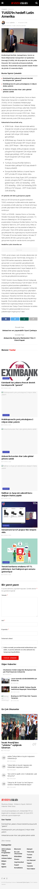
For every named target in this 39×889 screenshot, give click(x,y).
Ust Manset (31, 860)
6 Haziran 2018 (22, 22)
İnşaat (16, 865)
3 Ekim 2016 (15, 683)
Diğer (4, 864)
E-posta (5, 629)
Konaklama (18, 868)
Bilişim (4, 861)
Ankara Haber (7, 858)
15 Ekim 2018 (15, 700)
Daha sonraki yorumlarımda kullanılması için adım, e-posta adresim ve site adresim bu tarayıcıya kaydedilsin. (20, 650)
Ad (3, 620)
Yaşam (29, 863)
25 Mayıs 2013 (15, 692)
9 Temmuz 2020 (6, 388)
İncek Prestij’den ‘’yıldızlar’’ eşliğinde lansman (12, 745)
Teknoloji (30, 852)
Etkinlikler (18, 856)
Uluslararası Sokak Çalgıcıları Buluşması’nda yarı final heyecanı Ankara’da (19, 671)
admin (12, 22)
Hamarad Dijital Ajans (23, 882)
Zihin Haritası (6, 841)
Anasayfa (4, 9)
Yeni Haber (31, 869)
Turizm (29, 855)
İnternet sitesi (7, 638)
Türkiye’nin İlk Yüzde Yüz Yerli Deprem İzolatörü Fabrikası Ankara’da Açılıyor (20, 784)
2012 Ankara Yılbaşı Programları (6, 851)
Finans (16, 859)
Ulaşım (29, 857)
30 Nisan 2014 (7, 674)
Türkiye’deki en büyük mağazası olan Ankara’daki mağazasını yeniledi (20, 766)
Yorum (5, 595)
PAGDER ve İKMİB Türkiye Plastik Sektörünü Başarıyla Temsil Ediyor (24, 688)
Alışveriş (5, 855)
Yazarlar (30, 866)
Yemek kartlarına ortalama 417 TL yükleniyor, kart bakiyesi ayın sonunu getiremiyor (18, 569)
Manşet (29, 849)
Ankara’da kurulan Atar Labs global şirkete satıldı (18, 835)
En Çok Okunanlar (18, 853)
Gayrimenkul (19, 862)
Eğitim (4, 867)
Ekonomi (11, 9)
